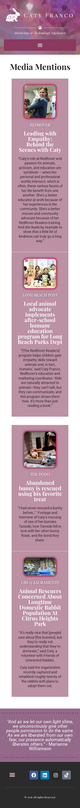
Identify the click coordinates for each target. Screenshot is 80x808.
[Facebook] (34, 775)
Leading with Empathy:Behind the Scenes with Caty (40, 141)
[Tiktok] (66, 775)
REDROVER (40, 124)
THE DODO (40, 474)
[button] (40, 45)
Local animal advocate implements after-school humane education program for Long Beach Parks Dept (40, 322)
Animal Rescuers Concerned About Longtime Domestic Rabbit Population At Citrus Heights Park (40, 607)
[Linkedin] (44, 775)
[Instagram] (55, 775)
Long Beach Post (40, 294)
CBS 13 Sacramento (40, 582)
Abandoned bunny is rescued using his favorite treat (40, 491)
